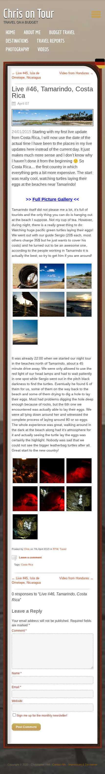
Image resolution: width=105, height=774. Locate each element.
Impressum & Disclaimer (82, 764)
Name (17, 673)
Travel (63, 549)
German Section (99, 65)
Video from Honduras (76, 73)
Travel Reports (50, 41)
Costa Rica (27, 564)
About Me (32, 32)
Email (16, 687)
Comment (19, 630)
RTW (55, 549)
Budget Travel (62, 32)
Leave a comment (30, 557)
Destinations (17, 41)
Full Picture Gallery (52, 199)
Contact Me (59, 764)
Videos (43, 49)
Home (10, 32)
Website (17, 701)
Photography (17, 49)
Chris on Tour (28, 13)
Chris (27, 549)
